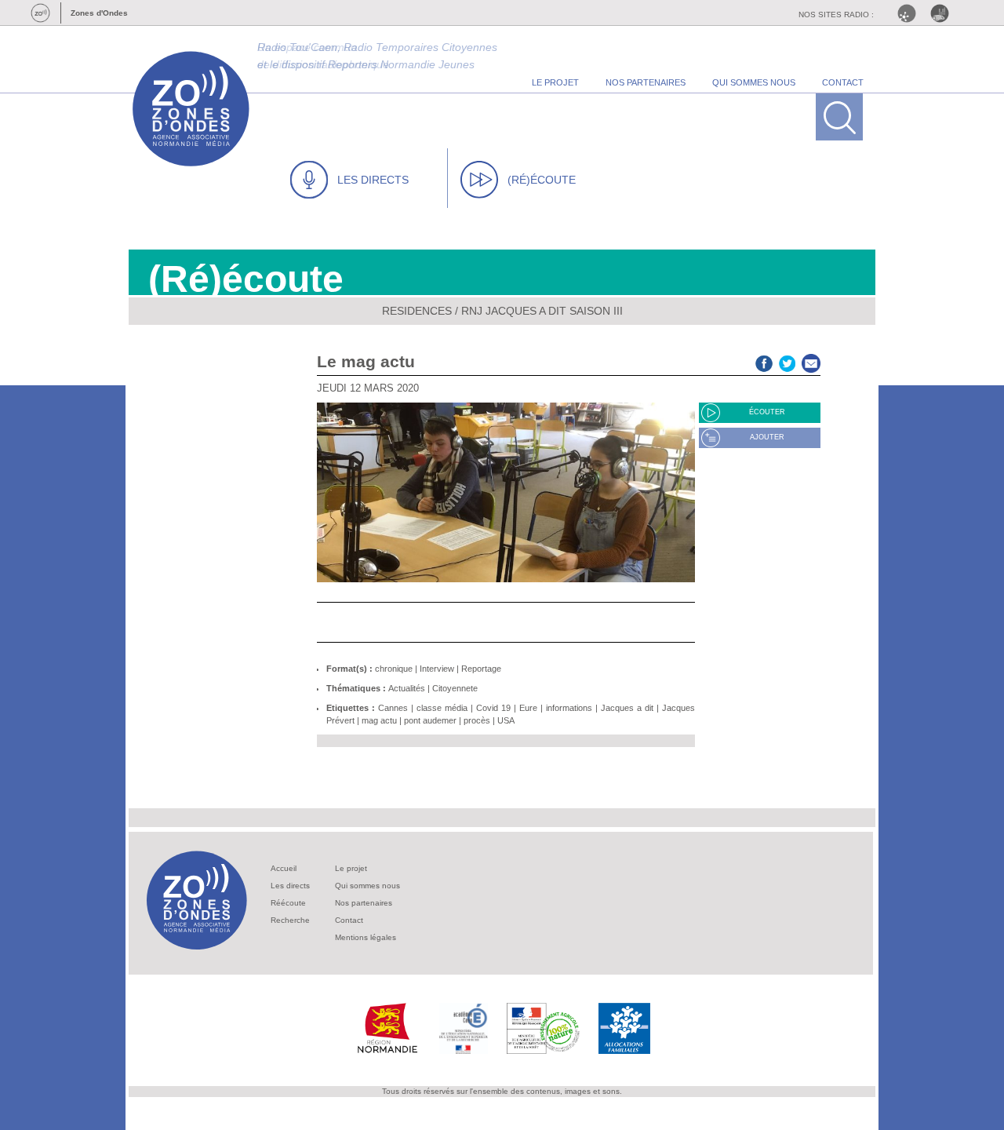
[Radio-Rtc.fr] (910, 13)
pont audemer (430, 720)
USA (506, 720)
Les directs (290, 885)
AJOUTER (767, 437)
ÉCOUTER (767, 412)
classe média (442, 708)
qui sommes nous (753, 82)
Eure (528, 708)
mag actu (379, 720)
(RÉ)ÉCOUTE (541, 179)
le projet (555, 82)
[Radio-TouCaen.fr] (943, 13)
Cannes (393, 708)
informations (569, 708)
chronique (394, 668)
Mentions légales (365, 937)
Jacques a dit (627, 708)
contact (843, 82)
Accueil (283, 868)
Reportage (481, 668)
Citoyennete (455, 688)
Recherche (290, 920)
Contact (349, 920)
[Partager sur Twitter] (787, 361)
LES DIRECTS (373, 179)
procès (477, 720)
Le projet (351, 868)
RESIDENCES (417, 310)
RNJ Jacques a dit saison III (542, 310)
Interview (437, 668)
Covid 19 (493, 708)
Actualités (406, 688)
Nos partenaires (363, 903)
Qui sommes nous (367, 885)
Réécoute (288, 903)
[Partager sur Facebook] (764, 361)
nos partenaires (646, 82)
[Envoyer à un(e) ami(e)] (811, 361)
